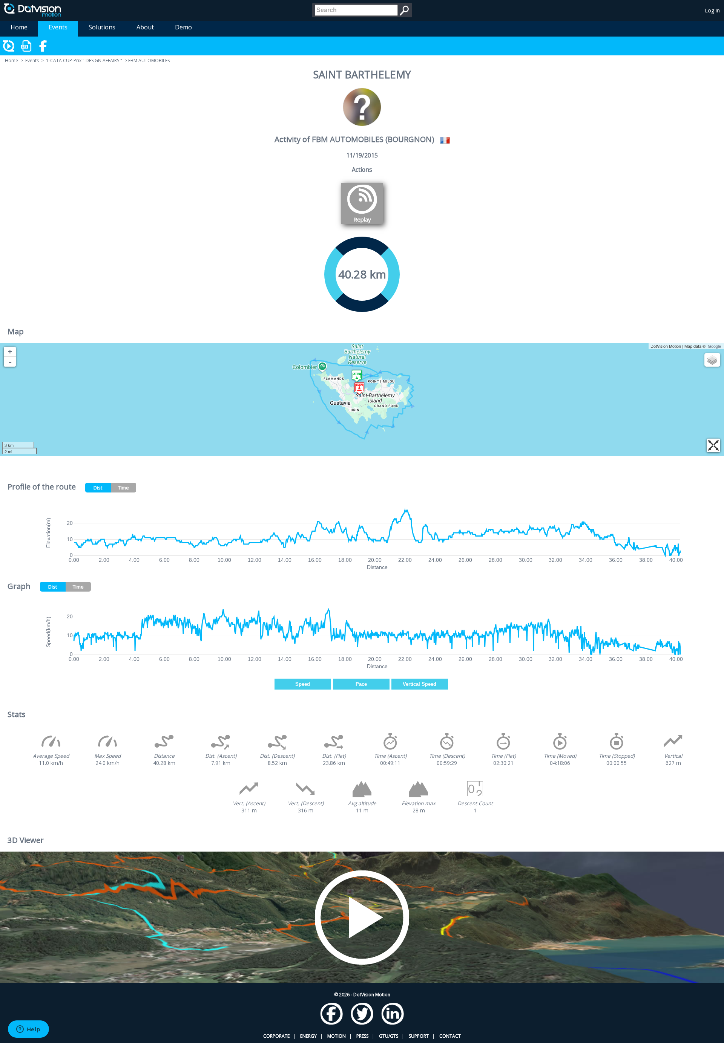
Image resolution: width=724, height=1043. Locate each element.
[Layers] (712, 360)
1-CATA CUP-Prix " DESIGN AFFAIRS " (84, 60)
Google (714, 346)
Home (19, 27)
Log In (712, 10)
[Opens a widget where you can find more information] (28, 1029)
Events (58, 27)
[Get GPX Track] (26, 46)
